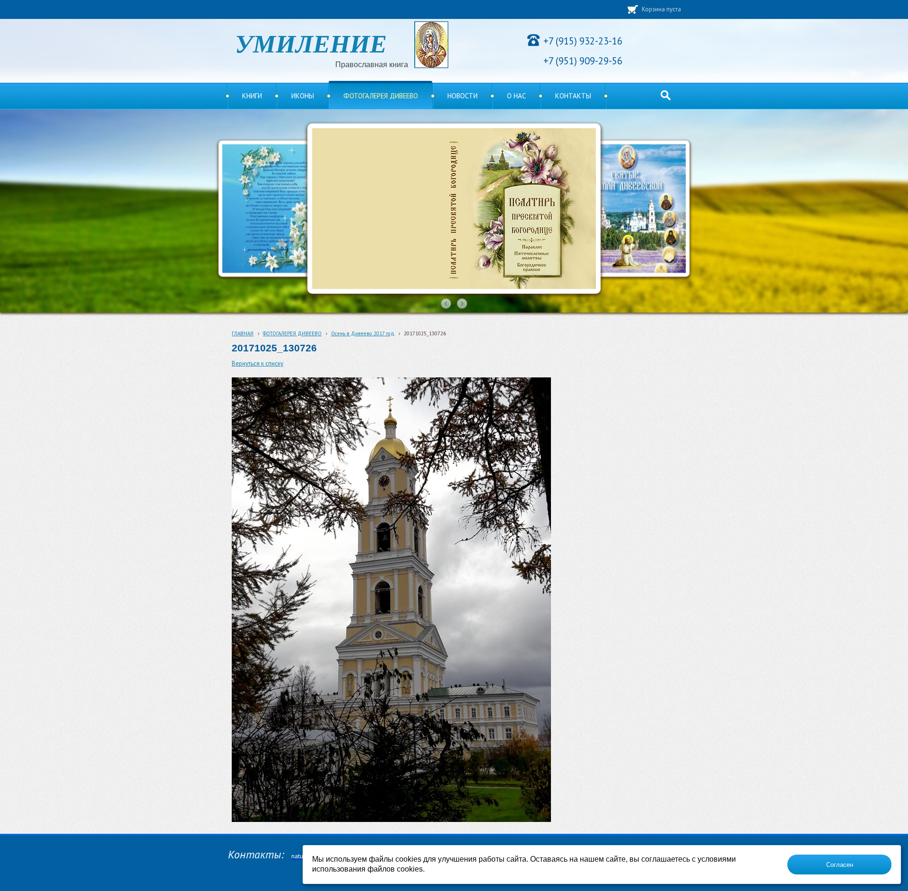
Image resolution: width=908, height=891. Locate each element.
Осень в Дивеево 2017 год (362, 333)
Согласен (839, 864)
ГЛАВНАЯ (242, 333)
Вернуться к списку (257, 363)
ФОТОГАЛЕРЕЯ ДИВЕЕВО (292, 333)
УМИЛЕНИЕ (311, 43)
